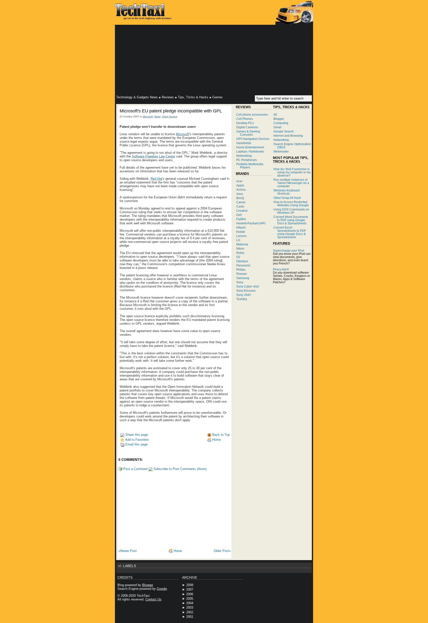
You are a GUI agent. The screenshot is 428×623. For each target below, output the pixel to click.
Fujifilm (241, 219)
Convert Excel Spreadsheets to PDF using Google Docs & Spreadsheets (289, 232)
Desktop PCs (245, 123)
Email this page (136, 444)
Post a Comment (135, 469)
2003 (189, 607)
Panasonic (243, 265)
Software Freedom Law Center (153, 156)
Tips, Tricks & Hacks (193, 97)
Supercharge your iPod (288, 250)
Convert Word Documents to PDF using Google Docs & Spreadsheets (290, 220)
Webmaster (281, 151)
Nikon (240, 248)
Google (162, 589)
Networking (244, 155)
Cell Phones (244, 118)
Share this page (136, 435)
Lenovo (241, 235)
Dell (239, 214)
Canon (240, 202)
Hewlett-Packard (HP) (251, 223)
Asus (239, 193)
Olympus (242, 261)
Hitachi (241, 227)
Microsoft (148, 116)
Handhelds (243, 143)
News (157, 116)
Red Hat (156, 179)
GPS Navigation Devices (252, 138)
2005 (189, 598)
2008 (189, 585)
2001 (189, 617)
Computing (280, 123)
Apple (240, 185)
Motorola (242, 244)
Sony (239, 282)
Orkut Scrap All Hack (287, 197)
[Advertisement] (214, 60)
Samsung (242, 278)
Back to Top (220, 435)
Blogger (278, 118)
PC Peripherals (246, 159)
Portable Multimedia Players (249, 165)
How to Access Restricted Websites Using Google (291, 203)
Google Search (283, 131)
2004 (189, 603)
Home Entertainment (250, 147)
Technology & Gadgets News (137, 97)
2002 (189, 612)
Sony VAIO (243, 294)
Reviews (168, 97)
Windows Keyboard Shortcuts (286, 192)
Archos (241, 189)
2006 (189, 594)
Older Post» (222, 551)
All (275, 114)
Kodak (240, 231)
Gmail (277, 127)
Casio (240, 206)
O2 (238, 257)
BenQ (240, 198)
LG (238, 240)
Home (216, 439)
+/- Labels (127, 566)
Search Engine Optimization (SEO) (292, 145)
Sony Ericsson (246, 290)
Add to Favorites (136, 439)
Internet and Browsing (288, 135)
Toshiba (241, 299)
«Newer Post (127, 551)
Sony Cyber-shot (247, 286)
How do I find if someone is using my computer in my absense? (292, 172)
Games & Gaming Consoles (248, 133)
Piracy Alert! (281, 269)
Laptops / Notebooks (250, 151)
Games (217, 97)
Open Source (169, 116)
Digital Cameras (247, 127)
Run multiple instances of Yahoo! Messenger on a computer (291, 183)
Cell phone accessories (252, 114)
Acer (239, 181)
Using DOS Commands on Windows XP (291, 211)
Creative (242, 210)
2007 (189, 589)
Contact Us (153, 599)
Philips (240, 269)
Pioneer (241, 273)
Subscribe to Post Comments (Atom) (180, 469)
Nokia (240, 252)
